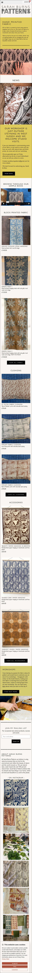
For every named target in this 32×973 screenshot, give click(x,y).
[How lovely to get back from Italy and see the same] (16, 901)
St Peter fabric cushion (12, 404)
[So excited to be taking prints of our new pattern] (16, 792)
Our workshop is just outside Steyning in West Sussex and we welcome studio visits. (16, 135)
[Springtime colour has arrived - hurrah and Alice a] (16, 819)
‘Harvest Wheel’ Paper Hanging (15, 649)
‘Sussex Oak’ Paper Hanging (13, 598)
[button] (2, 2)
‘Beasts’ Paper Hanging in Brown (16, 546)
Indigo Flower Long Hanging (15, 246)
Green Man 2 (7, 351)
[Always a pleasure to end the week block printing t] (16, 874)
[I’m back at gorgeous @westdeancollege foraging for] (16, 847)
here (3, 686)
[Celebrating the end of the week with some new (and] (16, 928)
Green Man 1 (7, 287)
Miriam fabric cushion (11, 445)
